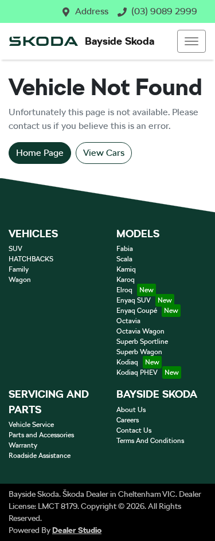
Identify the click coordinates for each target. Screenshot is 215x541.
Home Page (40, 152)
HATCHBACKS (31, 259)
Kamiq (126, 269)
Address (91, 11)
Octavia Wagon (140, 331)
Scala (124, 259)
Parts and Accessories (41, 435)
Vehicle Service (31, 425)
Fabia (124, 249)
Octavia (128, 321)
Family (19, 269)
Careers (127, 420)
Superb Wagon (139, 352)
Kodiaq (127, 362)
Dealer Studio (76, 530)
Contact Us (133, 430)
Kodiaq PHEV (137, 372)
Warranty (23, 445)
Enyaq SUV (133, 300)
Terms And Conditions (150, 441)
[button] (191, 41)
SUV (15, 249)
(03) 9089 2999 (164, 11)
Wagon (20, 280)
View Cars (103, 152)
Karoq (125, 280)
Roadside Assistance (40, 456)
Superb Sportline (142, 342)
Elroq (124, 290)
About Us (131, 410)
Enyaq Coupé (136, 311)
